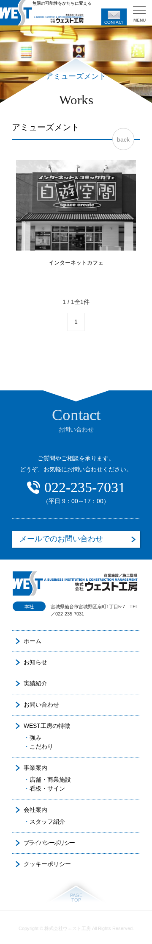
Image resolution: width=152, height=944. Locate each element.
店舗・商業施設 (50, 779)
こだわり (41, 746)
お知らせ (35, 662)
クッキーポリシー (47, 863)
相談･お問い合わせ (114, 16)
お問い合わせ (41, 704)
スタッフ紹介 (47, 821)
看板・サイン (47, 788)
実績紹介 (35, 683)
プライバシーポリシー (49, 842)
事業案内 (35, 767)
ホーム (32, 641)
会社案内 (35, 809)
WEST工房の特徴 (47, 725)
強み (35, 737)
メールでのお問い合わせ (61, 539)
